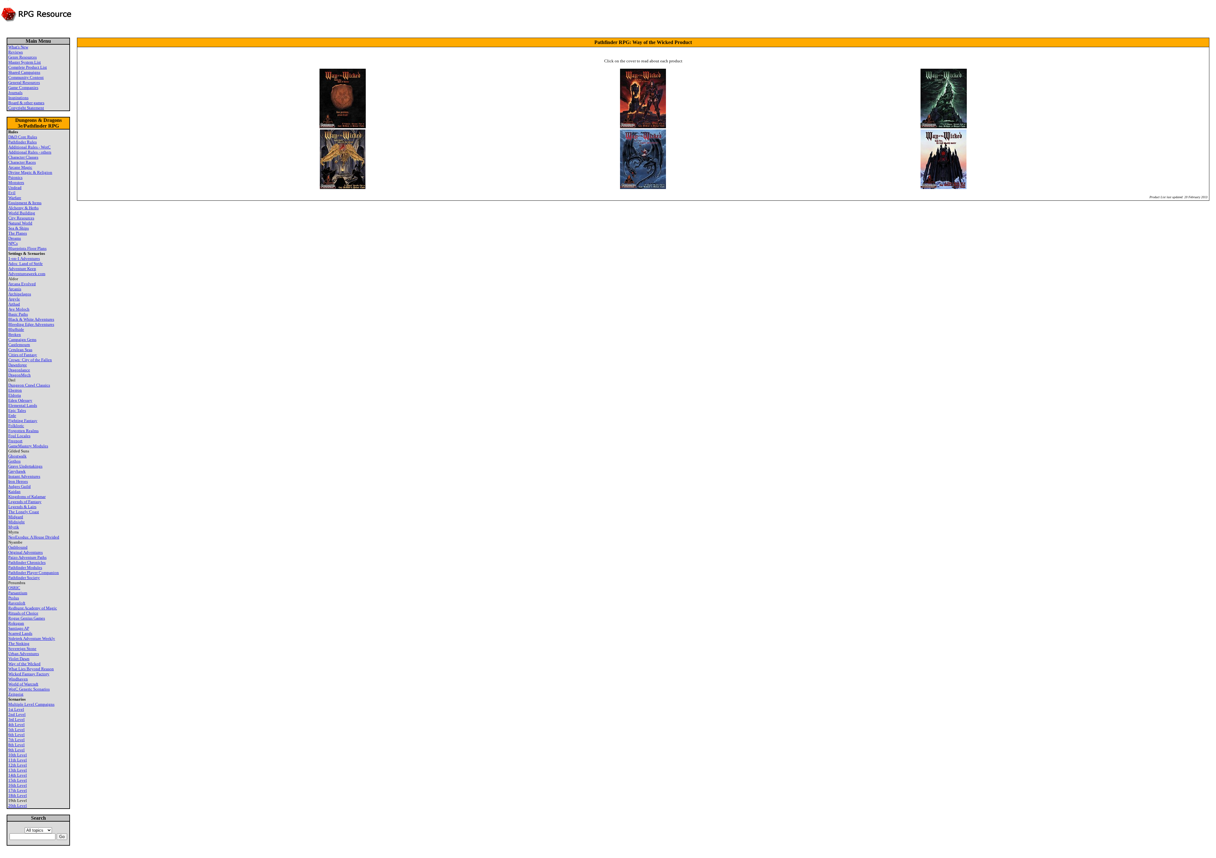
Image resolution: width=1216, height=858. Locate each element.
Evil (12, 192)
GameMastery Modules (28, 446)
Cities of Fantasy (22, 354)
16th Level (17, 785)
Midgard (15, 516)
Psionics (15, 177)
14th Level (17, 775)
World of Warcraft (23, 684)
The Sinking (18, 643)
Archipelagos (19, 294)
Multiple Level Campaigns (31, 704)
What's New (18, 47)
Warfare (14, 197)
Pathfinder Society (24, 577)
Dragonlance (19, 370)
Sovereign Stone (22, 648)
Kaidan (14, 491)
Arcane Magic (20, 167)
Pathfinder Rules (22, 142)
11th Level (17, 760)
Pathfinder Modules (25, 567)
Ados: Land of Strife (25, 263)
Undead (15, 187)
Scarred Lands (20, 633)
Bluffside (16, 329)
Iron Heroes (18, 481)
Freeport (15, 440)
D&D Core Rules (22, 137)
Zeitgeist (15, 694)
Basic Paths (18, 314)
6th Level (16, 734)
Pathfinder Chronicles (27, 562)
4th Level (16, 724)
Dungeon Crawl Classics (29, 385)
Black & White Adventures (31, 319)
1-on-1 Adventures (24, 258)
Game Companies (23, 87)
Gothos (14, 461)
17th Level (17, 790)
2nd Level (17, 714)
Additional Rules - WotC (29, 147)
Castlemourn (19, 344)
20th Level (17, 805)
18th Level (17, 795)
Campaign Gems (22, 339)
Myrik (13, 527)
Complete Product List (27, 67)
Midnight (16, 522)
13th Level (17, 770)
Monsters (16, 182)
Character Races (22, 162)
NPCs (13, 243)
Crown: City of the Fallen (30, 359)
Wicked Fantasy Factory (28, 674)
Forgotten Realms (23, 430)
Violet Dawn (18, 658)
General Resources (24, 82)
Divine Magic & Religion (30, 172)
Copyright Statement (26, 107)
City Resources (21, 218)
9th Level (16, 750)
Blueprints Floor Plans (27, 248)
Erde (12, 415)
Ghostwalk (17, 456)
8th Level (16, 744)
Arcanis (14, 289)
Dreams (14, 238)
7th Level (16, 739)
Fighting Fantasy (22, 420)
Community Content (26, 77)
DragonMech (19, 375)
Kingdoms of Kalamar (27, 496)
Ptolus (13, 598)
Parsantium (17, 592)
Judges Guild (19, 486)
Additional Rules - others (29, 152)
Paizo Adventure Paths (27, 557)
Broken (14, 334)
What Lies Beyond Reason (31, 668)
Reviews (15, 52)
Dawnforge (17, 365)
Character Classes (23, 157)
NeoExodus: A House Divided (33, 537)
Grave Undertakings (25, 466)
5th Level (16, 729)
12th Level (17, 765)
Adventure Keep (22, 268)
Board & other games (26, 102)
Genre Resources (22, 57)
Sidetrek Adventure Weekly (31, 638)
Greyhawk (17, 471)
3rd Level (16, 719)
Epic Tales (17, 410)
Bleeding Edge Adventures (31, 324)
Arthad (14, 304)
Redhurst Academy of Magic (32, 608)
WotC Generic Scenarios (29, 689)
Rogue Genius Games (26, 618)
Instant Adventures (24, 476)
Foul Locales (19, 435)
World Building (21, 213)
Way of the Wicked (24, 663)
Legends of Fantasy (24, 501)
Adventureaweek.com (26, 273)
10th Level (17, 755)
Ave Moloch (18, 309)
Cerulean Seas (20, 349)
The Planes (17, 233)
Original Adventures (25, 552)
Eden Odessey (20, 400)
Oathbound (18, 547)
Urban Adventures (23, 653)
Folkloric (16, 425)
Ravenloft (16, 603)
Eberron (15, 390)
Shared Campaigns (24, 72)
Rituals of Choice (23, 613)
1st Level (16, 709)
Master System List (24, 62)
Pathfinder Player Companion (33, 572)
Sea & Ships (18, 228)
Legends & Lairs (22, 506)
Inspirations (18, 97)
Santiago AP (18, 628)
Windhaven (18, 679)
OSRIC (14, 587)
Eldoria (14, 395)
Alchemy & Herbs (23, 207)
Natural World (20, 223)
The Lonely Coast (23, 511)
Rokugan (16, 623)
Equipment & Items (24, 202)
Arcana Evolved (22, 283)
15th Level (17, 780)
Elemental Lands (22, 405)
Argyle (14, 299)
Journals (15, 92)
